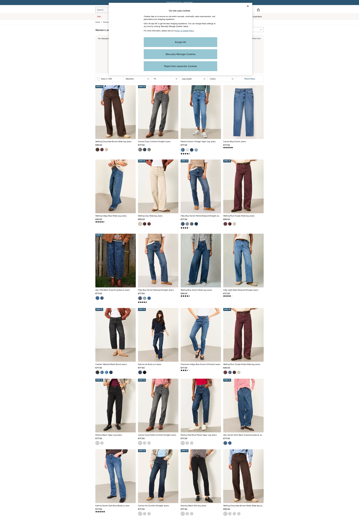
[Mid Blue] (102, 372)
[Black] (144, 372)
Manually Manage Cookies (180, 54)
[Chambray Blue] (106, 372)
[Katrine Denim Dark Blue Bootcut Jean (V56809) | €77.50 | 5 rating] (115, 512)
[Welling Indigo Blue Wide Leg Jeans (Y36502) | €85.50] (115, 186)
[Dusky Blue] (187, 224)
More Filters (249, 79)
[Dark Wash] (196, 224)
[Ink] (144, 149)
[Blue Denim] (183, 224)
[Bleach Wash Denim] (144, 298)
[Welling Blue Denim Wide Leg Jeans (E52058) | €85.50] (201, 260)
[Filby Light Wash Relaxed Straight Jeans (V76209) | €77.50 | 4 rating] (243, 296)
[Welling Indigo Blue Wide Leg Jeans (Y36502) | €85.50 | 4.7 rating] (115, 222)
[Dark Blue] (183, 443)
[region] (180, 39)
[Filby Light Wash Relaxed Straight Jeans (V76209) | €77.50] (243, 260)
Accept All (180, 42)
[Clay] (106, 149)
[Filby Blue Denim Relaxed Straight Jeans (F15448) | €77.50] (158, 260)
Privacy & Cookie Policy (184, 30)
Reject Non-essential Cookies (180, 66)
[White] (187, 150)
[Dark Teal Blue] (191, 224)
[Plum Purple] (102, 149)
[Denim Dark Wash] (102, 298)
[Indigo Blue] (191, 150)
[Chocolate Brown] (97, 149)
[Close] (248, 6)
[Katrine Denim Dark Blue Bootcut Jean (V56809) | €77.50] (115, 476)
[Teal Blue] (149, 149)
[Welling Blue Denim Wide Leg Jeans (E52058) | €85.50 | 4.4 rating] (201, 296)
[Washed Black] (97, 372)
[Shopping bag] (258, 10)
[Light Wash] (149, 298)
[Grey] (140, 149)
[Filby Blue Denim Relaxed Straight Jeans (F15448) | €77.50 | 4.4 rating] (158, 302)
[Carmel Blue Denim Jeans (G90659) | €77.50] (243, 112)
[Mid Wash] (97, 298)
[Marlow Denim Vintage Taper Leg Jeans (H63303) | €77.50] (201, 112)
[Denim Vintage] (183, 150)
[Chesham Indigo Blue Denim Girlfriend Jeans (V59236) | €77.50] (201, 335)
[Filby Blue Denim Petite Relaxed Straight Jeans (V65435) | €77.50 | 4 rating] (201, 228)
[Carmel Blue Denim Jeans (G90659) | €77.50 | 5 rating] (243, 148)
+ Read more (256, 38)
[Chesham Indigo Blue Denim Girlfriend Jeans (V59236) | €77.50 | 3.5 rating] (201, 370)
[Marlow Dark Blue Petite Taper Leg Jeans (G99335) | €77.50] (201, 405)
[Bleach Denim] (196, 150)
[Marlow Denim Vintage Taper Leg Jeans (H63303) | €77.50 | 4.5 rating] (201, 154)
